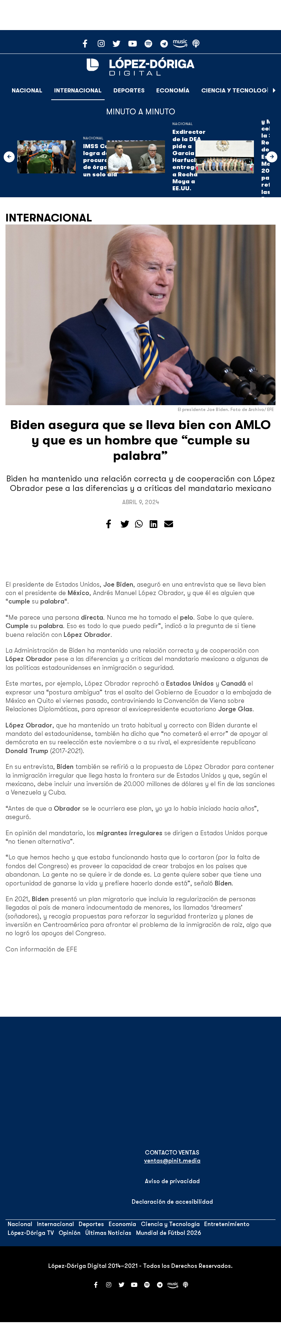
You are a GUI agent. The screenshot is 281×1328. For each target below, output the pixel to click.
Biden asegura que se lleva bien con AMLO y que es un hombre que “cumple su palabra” (140, 440)
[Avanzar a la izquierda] (9, 156)
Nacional (27, 90)
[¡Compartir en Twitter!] (124, 524)
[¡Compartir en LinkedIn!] (153, 524)
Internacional (78, 90)
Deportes (129, 90)
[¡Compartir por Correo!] (168, 524)
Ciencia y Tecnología (237, 90)
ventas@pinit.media (172, 1161)
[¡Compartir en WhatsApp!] (139, 524)
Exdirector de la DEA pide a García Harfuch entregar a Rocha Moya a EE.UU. (189, 160)
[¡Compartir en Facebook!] (108, 524)
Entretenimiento (227, 1224)
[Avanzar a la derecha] (274, 91)
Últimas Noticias (108, 1233)
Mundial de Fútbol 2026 (168, 1233)
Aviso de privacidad (172, 1181)
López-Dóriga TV (31, 1233)
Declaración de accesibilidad (172, 1202)
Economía (173, 90)
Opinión (69, 1233)
